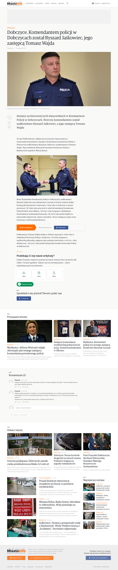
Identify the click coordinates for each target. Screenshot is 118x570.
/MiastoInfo (62, 227)
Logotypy (30, 567)
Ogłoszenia (39, 3)
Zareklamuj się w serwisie (41, 558)
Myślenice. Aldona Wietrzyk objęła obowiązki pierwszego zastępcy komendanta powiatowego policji (26, 350)
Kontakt (54, 3)
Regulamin (48, 567)
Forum (47, 3)
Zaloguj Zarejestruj (102, 3)
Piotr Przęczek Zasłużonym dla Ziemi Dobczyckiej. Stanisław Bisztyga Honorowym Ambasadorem (96, 461)
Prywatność (39, 567)
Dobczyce (11, 28)
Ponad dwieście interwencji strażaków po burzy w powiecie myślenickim (56, 484)
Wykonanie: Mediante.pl (101, 567)
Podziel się (24, 298)
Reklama (61, 3)
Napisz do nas (17, 558)
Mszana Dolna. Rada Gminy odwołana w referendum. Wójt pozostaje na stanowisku (59, 505)
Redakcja (10, 48)
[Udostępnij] (9, 123)
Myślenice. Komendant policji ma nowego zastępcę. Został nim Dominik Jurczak (97, 345)
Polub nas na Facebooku (99, 558)
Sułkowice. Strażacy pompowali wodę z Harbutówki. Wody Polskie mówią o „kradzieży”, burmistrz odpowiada (59, 526)
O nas (23, 567)
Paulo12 (17, 380)
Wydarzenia (29, 3)
